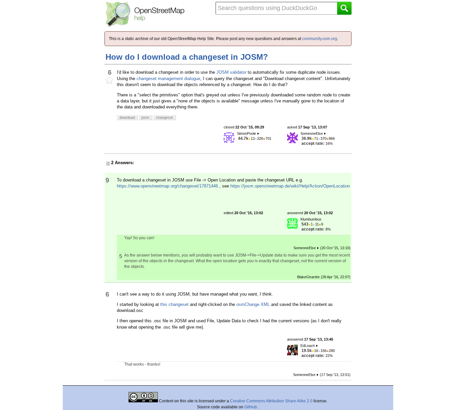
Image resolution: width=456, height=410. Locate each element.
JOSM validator (231, 72)
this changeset (174, 304)
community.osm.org (319, 38)
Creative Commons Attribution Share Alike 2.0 (271, 401)
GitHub (251, 407)
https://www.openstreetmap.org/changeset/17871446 (167, 185)
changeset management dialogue (168, 78)
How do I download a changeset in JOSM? (186, 56)
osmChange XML (253, 304)
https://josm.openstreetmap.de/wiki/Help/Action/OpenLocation (290, 185)
